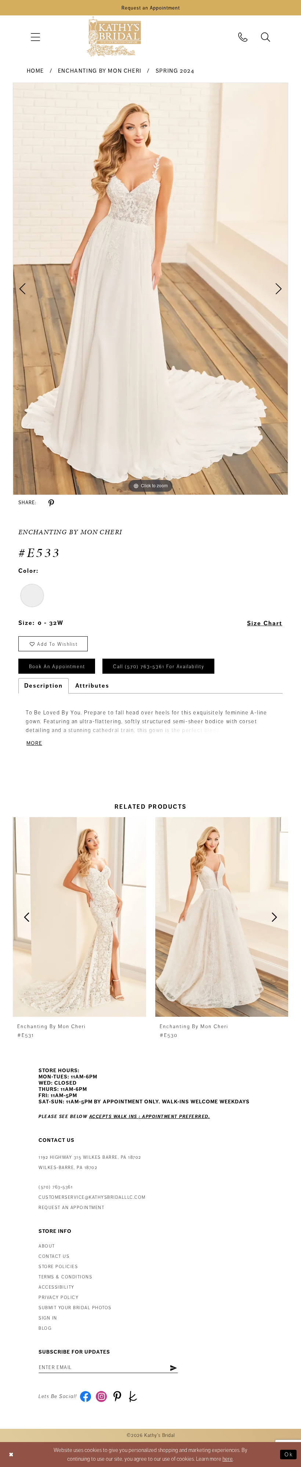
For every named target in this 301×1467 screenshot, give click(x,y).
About (47, 1246)
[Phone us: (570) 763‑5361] (243, 36)
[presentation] (79, 917)
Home (35, 71)
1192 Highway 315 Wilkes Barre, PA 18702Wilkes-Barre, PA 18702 (90, 1163)
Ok (288, 1454)
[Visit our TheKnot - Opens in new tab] (133, 1396)
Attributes (92, 685)
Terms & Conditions (65, 1277)
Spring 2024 (175, 71)
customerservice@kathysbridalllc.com (92, 1197)
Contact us (54, 1256)
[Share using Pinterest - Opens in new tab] (51, 503)
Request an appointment (71, 1208)
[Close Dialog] (11, 1454)
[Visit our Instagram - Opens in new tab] (101, 1396)
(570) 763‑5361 (56, 1187)
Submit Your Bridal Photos (75, 1308)
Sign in (48, 1318)
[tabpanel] (150, 289)
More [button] (34, 743)
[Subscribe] (173, 1367)
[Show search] (265, 36)
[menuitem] (35, 36)
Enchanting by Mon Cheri (100, 71)
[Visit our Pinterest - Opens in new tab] (117, 1396)
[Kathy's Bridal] (113, 37)
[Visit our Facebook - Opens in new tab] (86, 1396)
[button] (35, 36)
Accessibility (57, 1287)
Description (43, 685)
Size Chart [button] (264, 623)
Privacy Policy (59, 1297)
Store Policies (58, 1267)
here (227, 1459)
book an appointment (57, 667)
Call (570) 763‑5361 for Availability (158, 667)
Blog (45, 1328)
